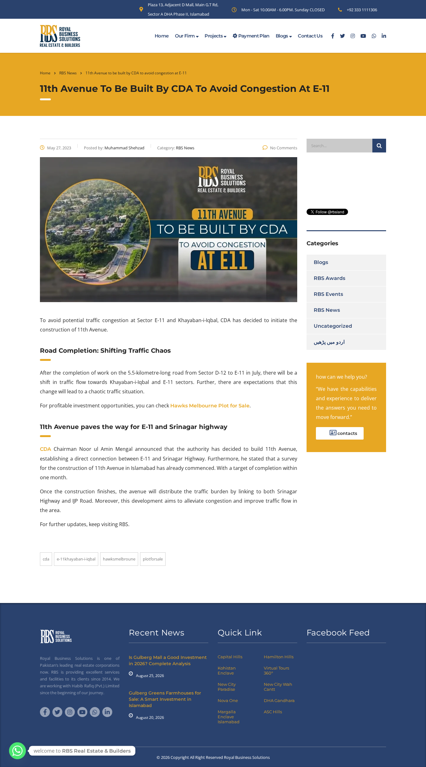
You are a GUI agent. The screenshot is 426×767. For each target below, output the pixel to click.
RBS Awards (329, 278)
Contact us (310, 36)
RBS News (327, 310)
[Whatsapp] (17, 750)
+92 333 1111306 (362, 9)
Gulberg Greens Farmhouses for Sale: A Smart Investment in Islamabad (165, 699)
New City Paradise (227, 687)
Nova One (228, 700)
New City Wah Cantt (278, 687)
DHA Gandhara (279, 700)
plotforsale (153, 559)
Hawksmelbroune (119, 559)
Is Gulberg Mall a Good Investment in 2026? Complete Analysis (168, 660)
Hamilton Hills (278, 656)
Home (161, 36)
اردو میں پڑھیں (329, 342)
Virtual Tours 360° (276, 670)
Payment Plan (253, 36)
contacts (346, 433)
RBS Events (328, 294)
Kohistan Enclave (227, 670)
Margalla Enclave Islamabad (229, 716)
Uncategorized (333, 326)
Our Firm (185, 36)
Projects (214, 36)
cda (46, 559)
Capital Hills (230, 656)
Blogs (282, 36)
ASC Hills (273, 711)
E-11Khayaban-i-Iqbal (76, 559)
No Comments (283, 148)
